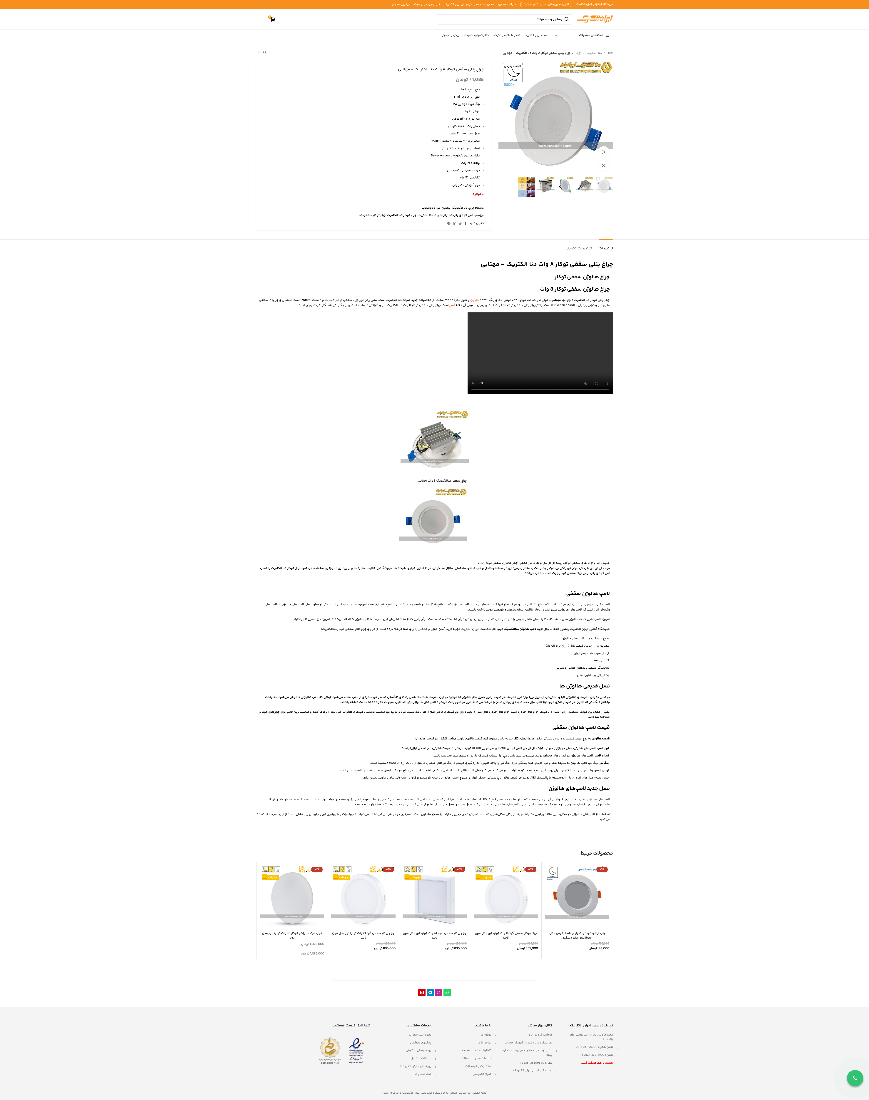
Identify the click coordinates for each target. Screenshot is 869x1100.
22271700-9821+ (593, 1055)
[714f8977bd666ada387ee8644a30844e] (422, 992)
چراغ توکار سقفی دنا (372, 215)
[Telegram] (430, 992)
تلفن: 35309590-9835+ (536, 1062)
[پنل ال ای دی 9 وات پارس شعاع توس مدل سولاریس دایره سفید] (577, 897)
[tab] (606, 246)
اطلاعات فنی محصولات (476, 1058)
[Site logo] (595, 19)
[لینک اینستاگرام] (460, 223)
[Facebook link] (465, 223)
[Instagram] (438, 992)
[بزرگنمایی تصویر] (603, 165)
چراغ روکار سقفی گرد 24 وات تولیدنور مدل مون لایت (363, 935)
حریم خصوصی (482, 1074)
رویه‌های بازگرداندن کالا (415, 1066)
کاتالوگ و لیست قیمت (477, 1050)
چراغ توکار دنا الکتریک (401, 215)
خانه (610, 53)
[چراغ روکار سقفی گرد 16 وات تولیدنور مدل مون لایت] (506, 897)
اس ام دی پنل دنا (461, 215)
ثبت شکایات (423, 1074)
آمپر (452, 305)
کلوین (474, 300)
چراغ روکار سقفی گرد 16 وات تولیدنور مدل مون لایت (506, 935)
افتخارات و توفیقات (478, 1066)
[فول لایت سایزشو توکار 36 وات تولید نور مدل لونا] (292, 897)
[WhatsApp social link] (454, 223)
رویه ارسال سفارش (418, 1050)
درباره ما (486, 1034)
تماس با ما (485, 1042)
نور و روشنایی (430, 207)
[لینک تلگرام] (449, 223)
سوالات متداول (421, 1058)
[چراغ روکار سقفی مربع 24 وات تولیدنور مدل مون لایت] (435, 897)
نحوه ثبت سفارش (419, 1034)
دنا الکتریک (594, 53)
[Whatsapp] (447, 992)
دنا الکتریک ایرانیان (454, 207)
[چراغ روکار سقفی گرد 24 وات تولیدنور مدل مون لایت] (363, 897)
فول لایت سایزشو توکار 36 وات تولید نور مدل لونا (292, 935)
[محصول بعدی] (259, 53)
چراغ (578, 53)
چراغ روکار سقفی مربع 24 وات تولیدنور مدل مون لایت (434, 935)
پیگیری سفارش (420, 1042)
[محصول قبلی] (270, 53)
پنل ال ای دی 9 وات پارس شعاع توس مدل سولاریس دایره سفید (577, 935)
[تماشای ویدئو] (603, 152)
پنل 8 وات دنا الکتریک (432, 215)
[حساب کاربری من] (261, 19)
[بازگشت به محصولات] (264, 53)
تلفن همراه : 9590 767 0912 (594, 1047)
